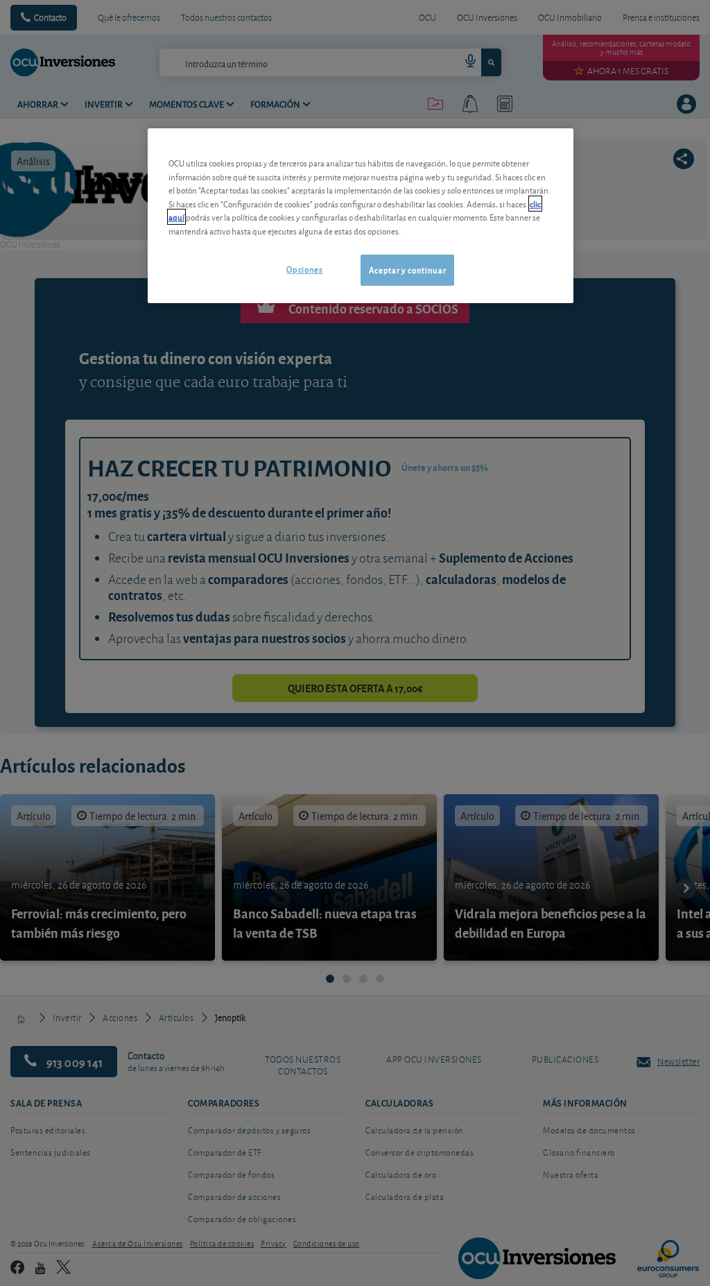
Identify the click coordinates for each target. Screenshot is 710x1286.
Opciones (304, 268)
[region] (360, 215)
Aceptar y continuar (407, 269)
